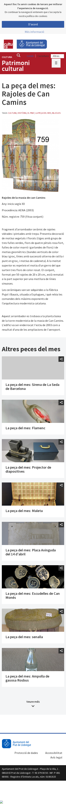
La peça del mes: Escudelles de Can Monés (33, 595)
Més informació (34, 32)
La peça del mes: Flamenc (25, 428)
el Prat (30, 113)
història (22, 113)
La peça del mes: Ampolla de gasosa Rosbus (27, 678)
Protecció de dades (26, 753)
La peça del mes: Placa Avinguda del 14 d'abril (31, 552)
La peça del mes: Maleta (24, 510)
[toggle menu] (56, 63)
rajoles (56, 113)
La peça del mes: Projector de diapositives (28, 469)
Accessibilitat (53, 753)
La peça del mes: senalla (24, 636)
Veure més (33, 701)
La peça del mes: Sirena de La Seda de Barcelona (32, 386)
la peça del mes (43, 113)
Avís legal (56, 757)
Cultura (7, 57)
